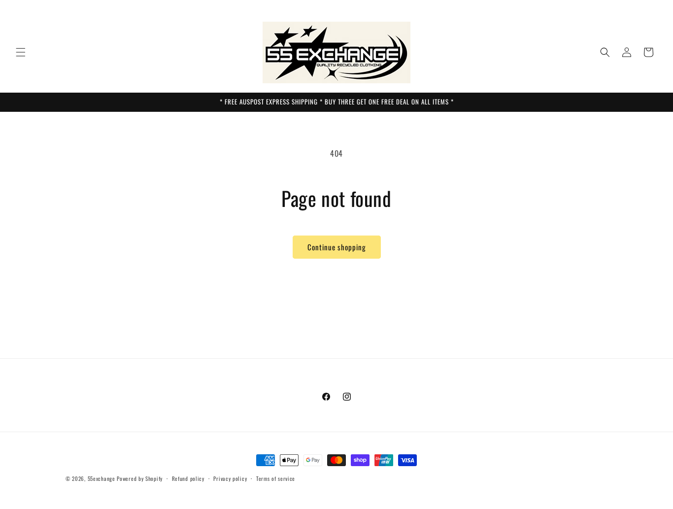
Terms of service (275, 478)
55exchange (101, 478)
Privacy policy (230, 478)
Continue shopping (336, 246)
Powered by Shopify (140, 478)
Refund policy (188, 478)
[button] (21, 52)
